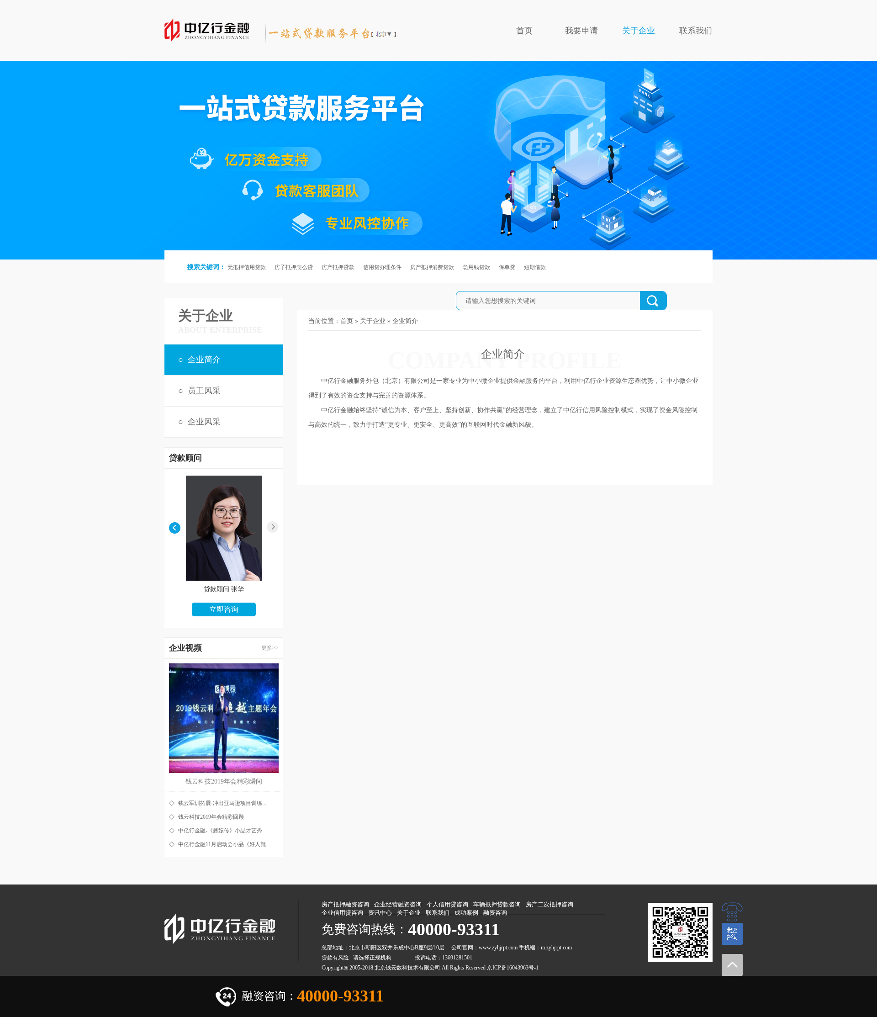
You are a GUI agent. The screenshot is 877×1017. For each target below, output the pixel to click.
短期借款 (535, 267)
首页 (524, 30)
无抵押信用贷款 (246, 267)
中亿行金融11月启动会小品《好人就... (224, 844)
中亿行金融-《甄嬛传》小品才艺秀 (220, 830)
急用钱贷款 (476, 267)
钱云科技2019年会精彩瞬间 (223, 781)
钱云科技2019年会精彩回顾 (211, 817)
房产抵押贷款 (338, 267)
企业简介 (204, 359)
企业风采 (204, 421)
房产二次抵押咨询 (549, 904)
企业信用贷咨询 (342, 912)
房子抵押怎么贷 (294, 267)
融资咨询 (495, 912)
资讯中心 (380, 912)
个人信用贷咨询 (447, 904)
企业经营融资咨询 (398, 904)
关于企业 (638, 30)
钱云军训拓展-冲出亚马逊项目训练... (222, 803)
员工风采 (204, 390)
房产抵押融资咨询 (345, 904)
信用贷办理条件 (382, 267)
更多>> (270, 648)
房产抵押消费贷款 (432, 267)
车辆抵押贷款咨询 (497, 904)
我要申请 (581, 30)
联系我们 (695, 30)
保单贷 (507, 267)
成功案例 (466, 912)
